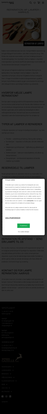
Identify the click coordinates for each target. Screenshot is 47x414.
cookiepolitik (30, 200)
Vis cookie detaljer (23, 232)
